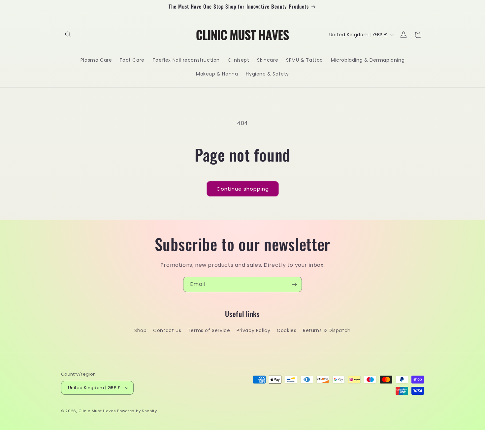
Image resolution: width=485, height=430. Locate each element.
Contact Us (167, 330)
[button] (68, 34)
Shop (140, 330)
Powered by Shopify (137, 411)
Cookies (286, 330)
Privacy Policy (253, 330)
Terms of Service (209, 330)
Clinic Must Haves (97, 411)
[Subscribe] (294, 284)
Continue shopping (242, 188)
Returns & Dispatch (327, 330)
